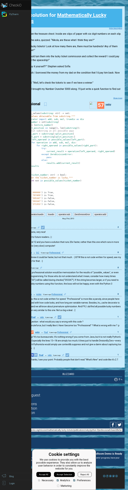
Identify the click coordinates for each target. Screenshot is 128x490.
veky (108, 104)
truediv (51, 214)
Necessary (47, 480)
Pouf (33, 317)
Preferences (83, 480)
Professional (55, 253)
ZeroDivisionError (82, 214)
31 (35, 354)
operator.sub (64, 214)
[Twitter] (120, 425)
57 (31, 332)
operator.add (100, 214)
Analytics (65, 480)
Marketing (66, 485)
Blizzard (68, 374)
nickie (38, 294)
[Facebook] (113, 425)
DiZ (37, 253)
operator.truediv (36, 214)
